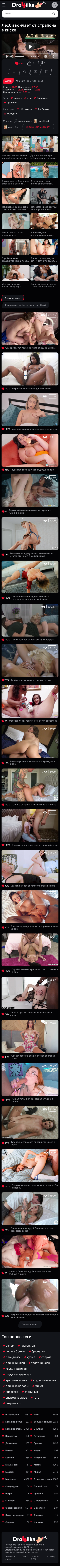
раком (10, 1345)
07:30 (35, 87)
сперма (46, 1357)
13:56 (24, 92)
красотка (12, 1391)
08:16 (21, 89)
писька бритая (15, 1351)
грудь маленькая (44, 1380)
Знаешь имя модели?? (38, 127)
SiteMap (51, 1556)
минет (39, 1386)
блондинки (13, 1357)
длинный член (15, 1363)
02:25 (14, 87)
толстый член (40, 1363)
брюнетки (38, 1351)
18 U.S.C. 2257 (36, 1557)
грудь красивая (16, 1368)
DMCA (25, 1556)
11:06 (37, 89)
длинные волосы (17, 1386)
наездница (28, 1345)
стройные (31, 1391)
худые (31, 1357)
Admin (8, 80)
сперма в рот (15, 1403)
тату (36, 1397)
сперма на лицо (16, 1397)
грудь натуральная (18, 1374)
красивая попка (16, 1380)
